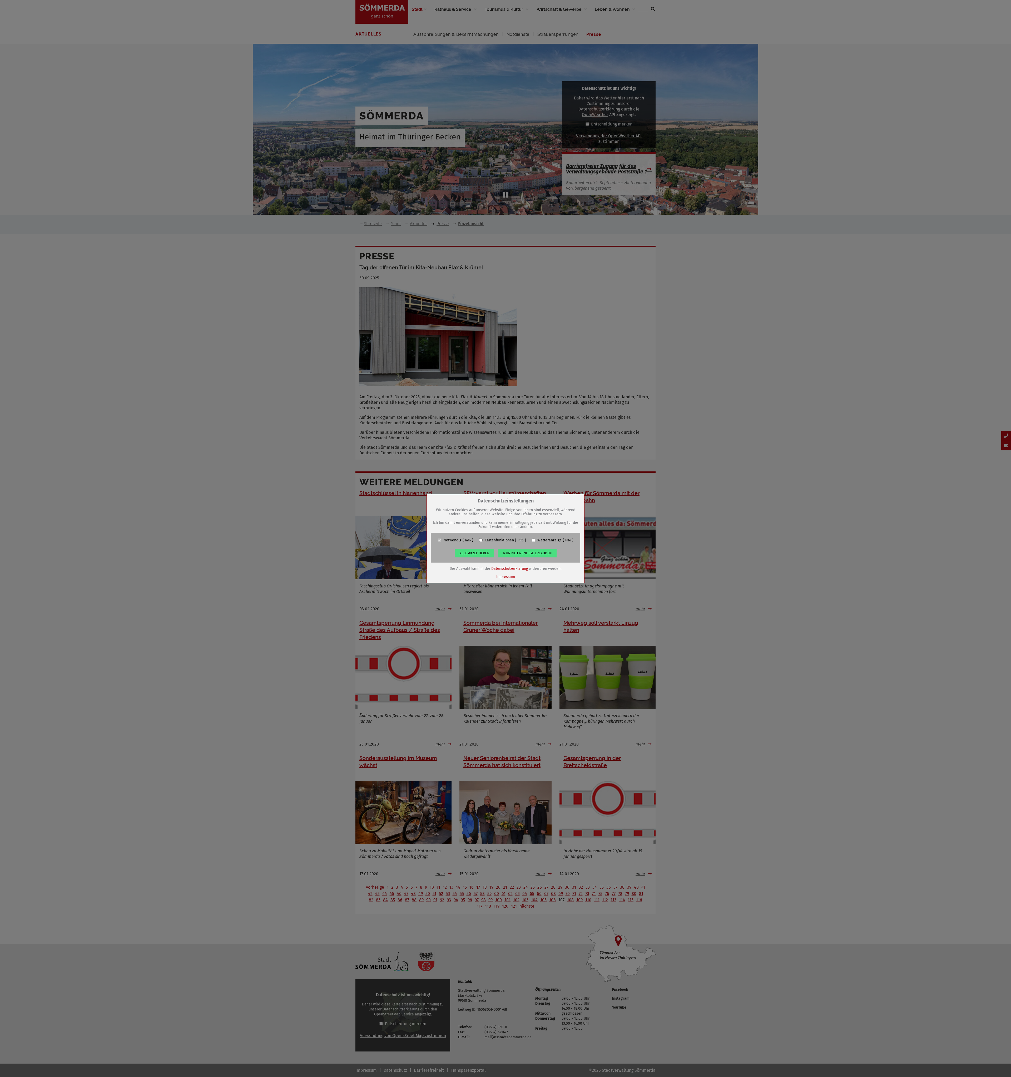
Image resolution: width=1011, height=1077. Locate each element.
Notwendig (452, 540)
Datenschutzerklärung (509, 568)
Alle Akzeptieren (474, 553)
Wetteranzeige (549, 540)
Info (468, 540)
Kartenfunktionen (499, 540)
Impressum (505, 576)
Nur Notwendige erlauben (527, 553)
